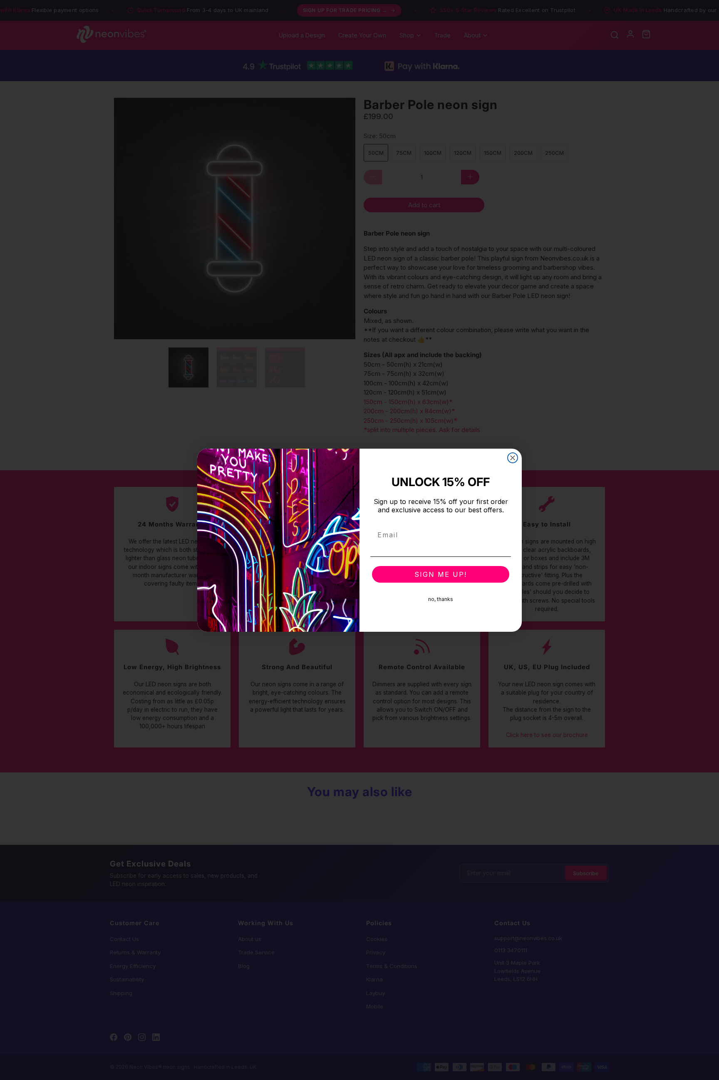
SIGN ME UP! (440, 574)
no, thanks (440, 599)
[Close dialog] (513, 458)
